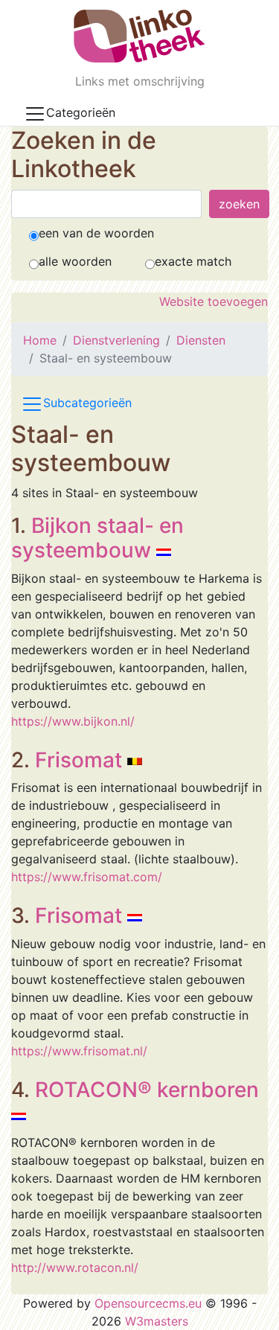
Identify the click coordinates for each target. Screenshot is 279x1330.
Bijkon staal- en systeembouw (97, 538)
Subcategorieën (87, 402)
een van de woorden (96, 233)
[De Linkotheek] (139, 36)
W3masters (156, 1321)
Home (40, 340)
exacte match (193, 261)
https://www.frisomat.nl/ (79, 1050)
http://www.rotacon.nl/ (74, 1267)
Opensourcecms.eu (148, 1303)
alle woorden (75, 261)
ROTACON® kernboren (147, 1089)
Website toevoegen (213, 301)
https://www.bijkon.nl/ (73, 721)
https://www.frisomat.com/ (86, 876)
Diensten (200, 340)
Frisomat (78, 760)
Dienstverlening (116, 340)
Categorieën (80, 112)
